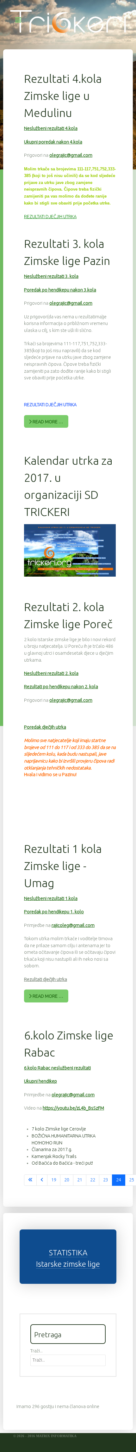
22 (92, 1179)
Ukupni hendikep (40, 1081)
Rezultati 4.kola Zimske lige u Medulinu (63, 95)
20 (66, 1179)
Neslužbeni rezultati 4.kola (50, 128)
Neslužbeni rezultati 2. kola (51, 673)
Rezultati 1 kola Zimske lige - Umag (63, 865)
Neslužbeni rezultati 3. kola (51, 276)
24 (118, 1179)
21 (79, 1179)
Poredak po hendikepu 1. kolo (54, 911)
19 (53, 1179)
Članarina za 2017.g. (52, 1149)
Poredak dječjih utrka (45, 727)
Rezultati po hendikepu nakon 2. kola (61, 686)
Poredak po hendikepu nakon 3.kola (60, 289)
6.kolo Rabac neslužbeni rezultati (57, 1067)
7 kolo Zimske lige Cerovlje (59, 1128)
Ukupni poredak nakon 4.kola (53, 141)
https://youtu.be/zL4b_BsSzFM (73, 1108)
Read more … (47, 421)
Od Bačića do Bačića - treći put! (62, 1163)
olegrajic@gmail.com (70, 155)
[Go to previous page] (41, 1180)
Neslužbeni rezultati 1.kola (50, 898)
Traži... (36, 1350)
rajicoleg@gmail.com (73, 925)
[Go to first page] (30, 1180)
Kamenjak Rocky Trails (54, 1156)
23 (105, 1179)
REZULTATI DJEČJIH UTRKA (50, 216)
